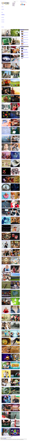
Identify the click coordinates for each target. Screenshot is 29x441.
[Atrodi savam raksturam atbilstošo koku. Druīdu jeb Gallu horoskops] (15, 36)
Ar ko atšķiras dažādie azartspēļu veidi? (4, 419)
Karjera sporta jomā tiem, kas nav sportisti (4, 248)
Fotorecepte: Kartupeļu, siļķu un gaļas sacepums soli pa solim (24, 35)
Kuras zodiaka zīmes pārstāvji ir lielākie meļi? (14, 337)
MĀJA (2, 12)
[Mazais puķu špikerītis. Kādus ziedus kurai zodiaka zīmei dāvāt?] (6, 86)
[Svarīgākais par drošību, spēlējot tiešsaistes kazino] (15, 435)
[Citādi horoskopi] (15, 190)
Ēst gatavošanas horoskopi (3, 305)
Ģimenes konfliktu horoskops (4, 337)
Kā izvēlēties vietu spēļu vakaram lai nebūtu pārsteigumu (5, 159)
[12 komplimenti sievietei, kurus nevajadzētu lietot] (6, 94)
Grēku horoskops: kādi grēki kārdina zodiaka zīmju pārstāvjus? (6, 175)
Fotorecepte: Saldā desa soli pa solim (24, 37)
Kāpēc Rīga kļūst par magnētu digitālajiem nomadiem (5, 78)
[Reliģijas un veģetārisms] (6, 102)
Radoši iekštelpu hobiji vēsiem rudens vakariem (14, 232)
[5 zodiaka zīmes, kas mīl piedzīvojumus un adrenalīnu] (6, 142)
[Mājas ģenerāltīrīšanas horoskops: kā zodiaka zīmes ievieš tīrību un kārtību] (6, 36)
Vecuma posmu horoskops (12, 167)
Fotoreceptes (22, 29)
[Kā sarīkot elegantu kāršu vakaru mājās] (15, 69)
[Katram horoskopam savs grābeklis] (6, 288)
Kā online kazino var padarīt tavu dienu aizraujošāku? (5, 361)
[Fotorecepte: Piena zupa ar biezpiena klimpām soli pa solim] (22, 41)
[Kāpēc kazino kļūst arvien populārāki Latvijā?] (6, 207)
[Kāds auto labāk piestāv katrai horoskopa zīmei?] (6, 61)
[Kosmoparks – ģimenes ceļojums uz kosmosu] (6, 402)
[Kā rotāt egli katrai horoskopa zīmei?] (15, 182)
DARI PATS (3, 17)
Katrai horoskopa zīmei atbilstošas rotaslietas (14, 313)
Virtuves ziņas (22, 46)
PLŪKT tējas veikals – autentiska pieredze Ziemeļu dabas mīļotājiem (24, 49)
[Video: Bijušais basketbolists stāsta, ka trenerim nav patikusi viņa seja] (6, 435)
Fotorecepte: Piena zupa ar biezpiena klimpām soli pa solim (24, 42)
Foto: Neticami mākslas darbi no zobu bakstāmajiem (14, 353)
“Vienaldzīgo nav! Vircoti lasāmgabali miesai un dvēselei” (24, 55)
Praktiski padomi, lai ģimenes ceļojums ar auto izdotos (14, 361)
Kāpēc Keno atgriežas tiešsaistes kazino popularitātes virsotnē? (15, 369)
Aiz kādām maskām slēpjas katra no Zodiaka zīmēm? (14, 175)
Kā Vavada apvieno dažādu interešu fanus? (4, 411)
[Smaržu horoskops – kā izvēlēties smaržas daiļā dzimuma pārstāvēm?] (15, 150)
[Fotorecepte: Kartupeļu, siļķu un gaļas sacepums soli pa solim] (22, 34)
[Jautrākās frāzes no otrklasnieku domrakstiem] (6, 272)
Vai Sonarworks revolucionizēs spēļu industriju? (5, 232)
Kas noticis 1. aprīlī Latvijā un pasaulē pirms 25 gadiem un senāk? (6, 134)
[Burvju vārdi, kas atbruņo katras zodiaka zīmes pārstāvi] (6, 377)
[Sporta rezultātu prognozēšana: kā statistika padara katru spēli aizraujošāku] (6, 44)
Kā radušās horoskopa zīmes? (4, 345)
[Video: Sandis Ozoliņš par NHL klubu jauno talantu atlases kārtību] (15, 215)
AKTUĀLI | (14, 3)
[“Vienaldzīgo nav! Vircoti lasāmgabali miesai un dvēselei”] (22, 54)
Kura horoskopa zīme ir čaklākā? (4, 386)
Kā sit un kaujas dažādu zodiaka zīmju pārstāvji (14, 224)
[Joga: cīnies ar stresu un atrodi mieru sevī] (15, 44)
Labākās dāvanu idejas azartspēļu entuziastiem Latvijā (5, 240)
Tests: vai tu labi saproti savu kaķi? (13, 419)
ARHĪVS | (13, 5)
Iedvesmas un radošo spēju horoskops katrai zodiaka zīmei (15, 305)
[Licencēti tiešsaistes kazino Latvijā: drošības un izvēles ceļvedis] (6, 182)
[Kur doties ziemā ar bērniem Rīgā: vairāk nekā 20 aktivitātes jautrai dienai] (6, 190)
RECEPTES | (14, 4)
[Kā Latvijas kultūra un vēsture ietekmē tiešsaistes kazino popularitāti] (15, 377)
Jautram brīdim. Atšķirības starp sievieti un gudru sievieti (14, 345)
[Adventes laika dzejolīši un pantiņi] (15, 207)
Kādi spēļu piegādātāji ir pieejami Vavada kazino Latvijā (5, 297)
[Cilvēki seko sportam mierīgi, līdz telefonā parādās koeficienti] (6, 110)
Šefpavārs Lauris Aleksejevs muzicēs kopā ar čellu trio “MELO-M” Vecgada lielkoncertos (24, 52)
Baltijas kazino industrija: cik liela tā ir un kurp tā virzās (14, 240)
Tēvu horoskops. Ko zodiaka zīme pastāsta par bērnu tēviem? (15, 199)
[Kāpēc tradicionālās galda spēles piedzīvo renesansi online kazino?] (15, 61)
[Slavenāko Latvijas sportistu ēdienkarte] (15, 272)
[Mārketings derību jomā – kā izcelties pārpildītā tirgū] (15, 102)
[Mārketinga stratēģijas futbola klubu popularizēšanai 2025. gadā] (15, 280)
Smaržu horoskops (3, 167)
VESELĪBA (3, 9)
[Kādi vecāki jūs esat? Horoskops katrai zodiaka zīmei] (15, 94)
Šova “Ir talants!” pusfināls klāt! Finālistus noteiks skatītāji (15, 411)
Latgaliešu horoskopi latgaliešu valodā (13, 297)
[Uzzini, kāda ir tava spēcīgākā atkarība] (6, 280)
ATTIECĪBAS (3, 14)
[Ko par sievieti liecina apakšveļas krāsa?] (15, 110)
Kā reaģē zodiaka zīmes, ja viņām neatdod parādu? (5, 224)
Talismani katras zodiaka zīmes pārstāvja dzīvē (5, 353)
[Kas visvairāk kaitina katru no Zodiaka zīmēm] (6, 150)
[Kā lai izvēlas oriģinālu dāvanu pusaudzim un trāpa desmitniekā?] (15, 142)
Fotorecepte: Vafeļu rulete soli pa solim (24, 44)
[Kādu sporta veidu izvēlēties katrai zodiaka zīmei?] (15, 86)
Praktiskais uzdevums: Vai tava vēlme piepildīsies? (14, 159)
